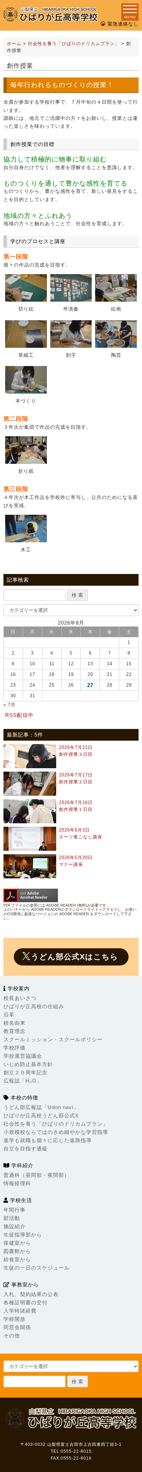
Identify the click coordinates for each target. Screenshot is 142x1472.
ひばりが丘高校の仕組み (33, 1006)
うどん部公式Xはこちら (74, 956)
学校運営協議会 (22, 1056)
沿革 (8, 1014)
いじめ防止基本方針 (28, 1064)
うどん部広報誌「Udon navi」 (41, 1107)
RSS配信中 (19, 715)
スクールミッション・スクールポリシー (53, 1039)
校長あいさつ (20, 998)
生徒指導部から (22, 1235)
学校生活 (20, 1200)
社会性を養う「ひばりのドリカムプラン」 (55, 1124)
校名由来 (14, 1023)
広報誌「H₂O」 (22, 1081)
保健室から (17, 1243)
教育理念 (14, 1031)
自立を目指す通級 (25, 1148)
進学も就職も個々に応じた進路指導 (47, 1140)
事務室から (24, 1284)
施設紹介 (14, 1226)
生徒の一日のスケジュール (36, 1268)
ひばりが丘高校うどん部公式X (41, 1115)
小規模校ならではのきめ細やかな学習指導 (55, 1132)
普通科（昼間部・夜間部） (36, 1175)
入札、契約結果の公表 (31, 1294)
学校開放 (14, 1319)
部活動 (11, 1218)
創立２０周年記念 (25, 1072)
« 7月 (9, 704)
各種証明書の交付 (25, 1302)
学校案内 (18, 988)
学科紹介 (21, 1165)
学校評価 (14, 1048)
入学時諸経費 (20, 1311)
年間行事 (14, 1210)
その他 (11, 1335)
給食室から (17, 1259)
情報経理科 (17, 1183)
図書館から (17, 1251)
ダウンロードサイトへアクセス (91, 909)
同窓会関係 (17, 1327)
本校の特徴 (23, 1097)
